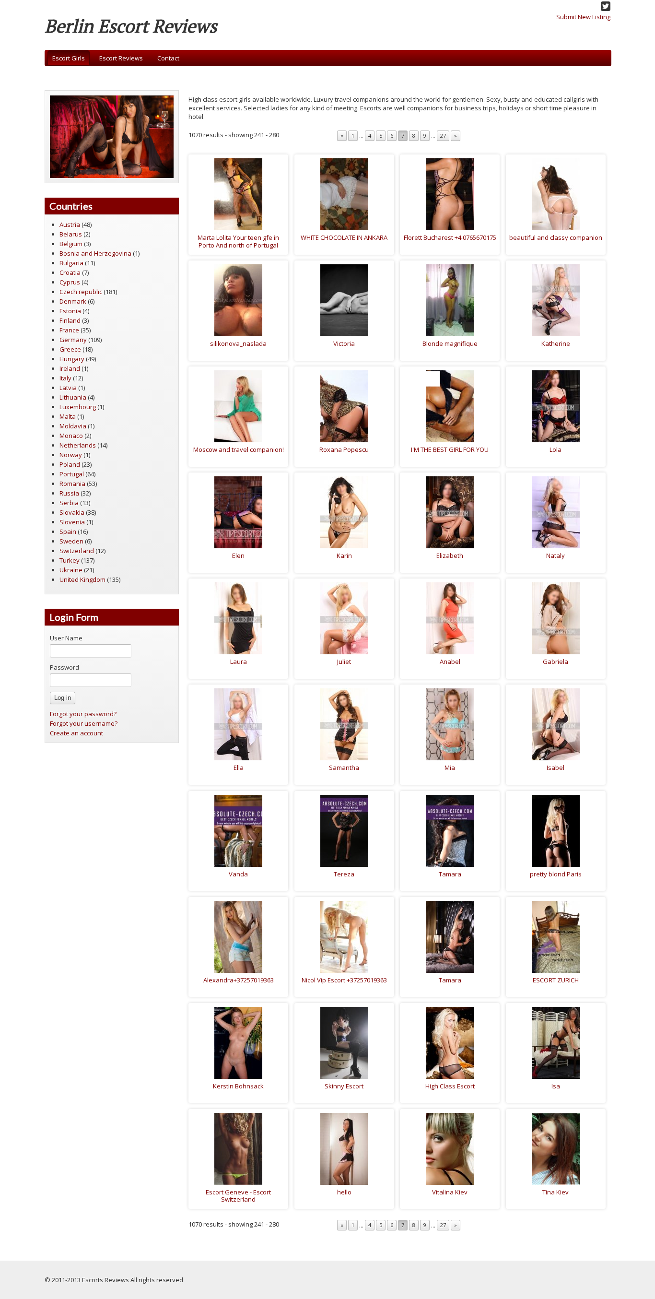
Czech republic (80, 291)
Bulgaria (71, 263)
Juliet (344, 661)
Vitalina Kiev (450, 1192)
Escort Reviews (121, 58)
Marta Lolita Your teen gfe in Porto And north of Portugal (238, 241)
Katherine (555, 343)
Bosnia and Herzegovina (95, 253)
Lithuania (72, 397)
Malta (67, 416)
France (69, 330)
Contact (168, 58)
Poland (69, 464)
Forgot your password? (83, 713)
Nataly (555, 555)
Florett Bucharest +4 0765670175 (450, 237)
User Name (66, 638)
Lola (555, 449)
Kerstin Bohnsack (238, 1086)
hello (344, 1192)
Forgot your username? (83, 723)
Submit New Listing (583, 16)
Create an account (76, 733)
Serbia (69, 502)
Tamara (450, 874)
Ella (239, 767)
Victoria (344, 343)
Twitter (605, 6)
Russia (69, 493)
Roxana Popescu (344, 449)
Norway (70, 454)
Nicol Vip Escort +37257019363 (344, 980)
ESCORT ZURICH (556, 980)
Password (64, 667)
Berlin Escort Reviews (131, 26)
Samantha (344, 767)
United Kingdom (82, 579)
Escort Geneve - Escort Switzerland (238, 1196)
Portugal (71, 474)
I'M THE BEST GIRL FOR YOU (450, 449)
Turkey (69, 560)
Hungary (71, 358)
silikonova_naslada (238, 343)
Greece (70, 349)
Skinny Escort (344, 1086)
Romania (72, 483)
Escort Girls (68, 58)
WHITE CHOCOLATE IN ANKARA (344, 237)
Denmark (72, 301)
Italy (65, 378)
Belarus (70, 234)
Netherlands (77, 445)
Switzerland (76, 550)
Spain (67, 531)
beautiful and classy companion (555, 237)
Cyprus (69, 282)
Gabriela (555, 661)
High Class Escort (450, 1086)
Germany (73, 339)
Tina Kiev (555, 1192)
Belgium (70, 243)
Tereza (344, 874)
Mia (449, 767)
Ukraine (70, 570)
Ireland (69, 368)
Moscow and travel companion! (238, 449)
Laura (238, 661)
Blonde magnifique (450, 343)
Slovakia (71, 512)
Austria (69, 224)
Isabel (555, 767)
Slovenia (72, 522)
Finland (70, 320)
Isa (555, 1086)
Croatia (70, 272)
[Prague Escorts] (112, 135)
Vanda (238, 874)
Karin (344, 555)
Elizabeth (449, 555)
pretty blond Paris (556, 874)
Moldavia (72, 426)
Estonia (70, 311)
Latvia (68, 387)
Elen (238, 555)
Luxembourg (77, 406)
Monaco (71, 435)
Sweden (71, 541)
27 (443, 135)
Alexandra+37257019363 (238, 980)
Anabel (450, 661)
